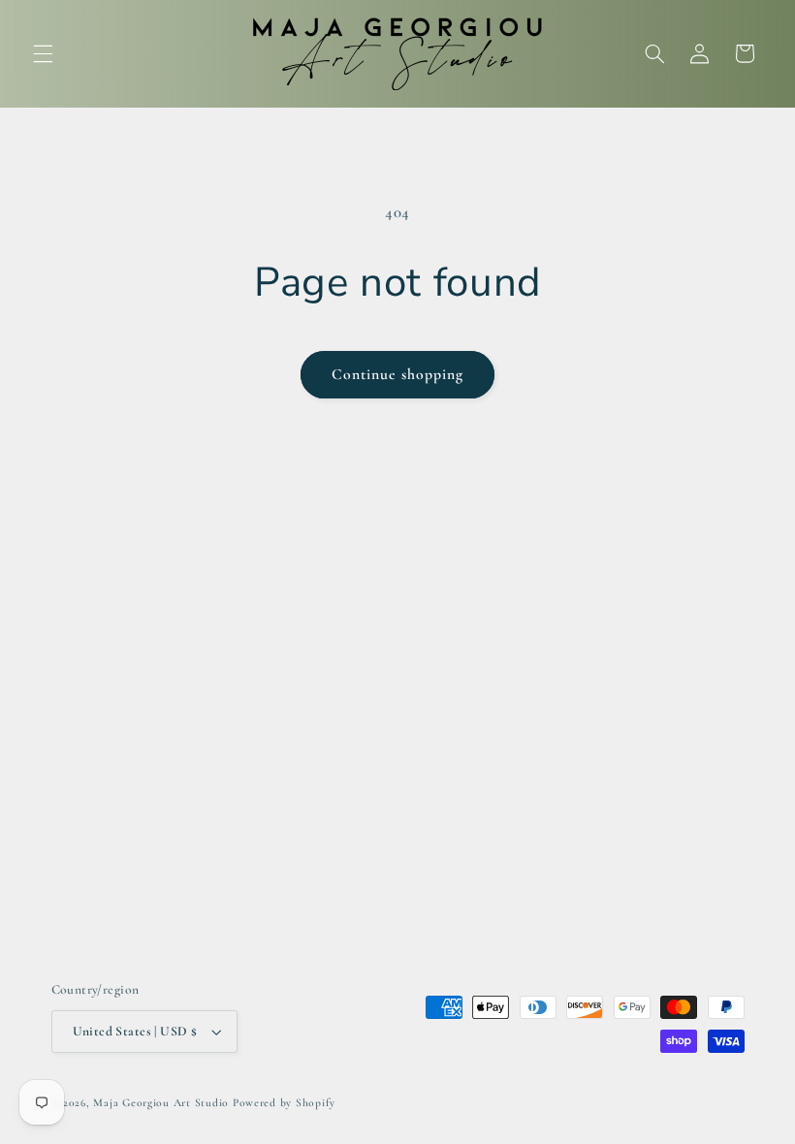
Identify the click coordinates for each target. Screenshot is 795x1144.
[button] (42, 53)
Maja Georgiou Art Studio (161, 1102)
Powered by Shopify (284, 1102)
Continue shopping (398, 374)
